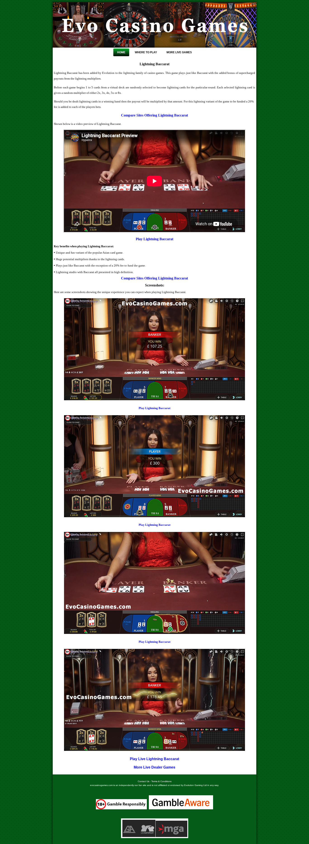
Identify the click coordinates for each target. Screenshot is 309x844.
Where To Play (146, 52)
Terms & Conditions (161, 781)
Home (121, 52)
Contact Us (143, 781)
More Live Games (179, 52)
